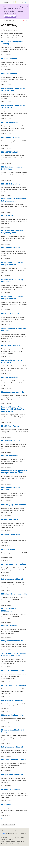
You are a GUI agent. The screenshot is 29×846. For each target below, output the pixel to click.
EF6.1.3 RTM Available (9, 122)
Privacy (10, 839)
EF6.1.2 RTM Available (9, 152)
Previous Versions (14, 837)
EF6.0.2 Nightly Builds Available (13, 504)
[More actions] (26, 21)
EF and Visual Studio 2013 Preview (9, 610)
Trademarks (4, 844)
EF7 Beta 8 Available (9, 58)
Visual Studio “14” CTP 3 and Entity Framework (12, 263)
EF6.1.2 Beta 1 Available (10, 248)
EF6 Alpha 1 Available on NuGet (13, 760)
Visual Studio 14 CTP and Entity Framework (13, 329)
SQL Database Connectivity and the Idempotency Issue (13, 654)
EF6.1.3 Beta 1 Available (10, 137)
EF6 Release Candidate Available (14, 594)
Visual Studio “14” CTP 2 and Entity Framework (12, 297)
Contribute (4, 839)
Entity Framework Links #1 (12, 774)
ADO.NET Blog (9, 20)
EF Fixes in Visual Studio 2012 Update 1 (12, 731)
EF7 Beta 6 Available (9, 73)
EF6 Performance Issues (10, 534)
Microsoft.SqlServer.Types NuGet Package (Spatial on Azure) (14, 472)
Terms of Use (20, 841)
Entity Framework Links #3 (12, 700)
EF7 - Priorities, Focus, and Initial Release (11, 168)
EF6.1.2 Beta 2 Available (10, 184)
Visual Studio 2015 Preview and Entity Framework (13, 200)
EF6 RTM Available (8, 549)
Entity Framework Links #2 (12, 747)
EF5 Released (6, 804)
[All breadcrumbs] (2, 21)
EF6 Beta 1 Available (9, 626)
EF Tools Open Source (9, 519)
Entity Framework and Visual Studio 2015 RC (13, 106)
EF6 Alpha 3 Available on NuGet (13, 670)
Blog (22, 837)
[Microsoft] (15, 2)
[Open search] (22, 2)
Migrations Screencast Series (12, 392)
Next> (3, 819)
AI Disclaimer (4, 837)
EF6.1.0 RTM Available (9, 377)
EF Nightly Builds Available (11, 789)
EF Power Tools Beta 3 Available (13, 685)
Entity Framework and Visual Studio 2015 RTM (13, 89)
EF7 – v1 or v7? (7, 216)
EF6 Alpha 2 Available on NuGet (13, 715)
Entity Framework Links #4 (12, 641)
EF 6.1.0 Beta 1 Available (10, 426)
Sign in (26, 2)
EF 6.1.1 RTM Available (10, 313)
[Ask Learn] (24, 21)
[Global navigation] (1, 2)
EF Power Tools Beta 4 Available (13, 564)
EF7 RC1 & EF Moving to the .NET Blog (12, 42)
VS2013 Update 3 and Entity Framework (12, 280)
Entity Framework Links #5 (12, 579)
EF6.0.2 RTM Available (9, 456)
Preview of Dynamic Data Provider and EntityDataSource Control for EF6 (13, 409)
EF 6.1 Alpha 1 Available (10, 441)
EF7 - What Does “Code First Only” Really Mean (12, 232)
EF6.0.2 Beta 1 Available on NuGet (10, 489)
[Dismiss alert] (27, 6)
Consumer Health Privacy (7, 841)
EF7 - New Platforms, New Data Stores (11, 361)
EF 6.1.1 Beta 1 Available (10, 345)
